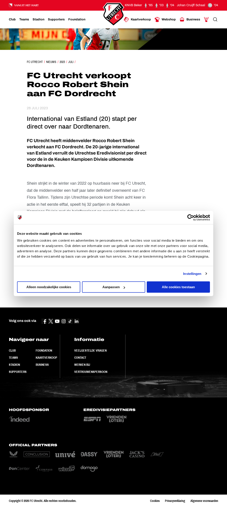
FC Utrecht (35, 62)
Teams (13, 358)
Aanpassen (111, 287)
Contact (80, 358)
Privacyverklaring (175, 501)
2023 (62, 62)
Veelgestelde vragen (90, 350)
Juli (70, 62)
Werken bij (82, 365)
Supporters (18, 372)
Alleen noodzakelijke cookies (48, 287)
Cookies (155, 501)
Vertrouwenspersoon (90, 372)
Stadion (14, 365)
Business (42, 365)
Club (12, 350)
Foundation (44, 350)
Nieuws (51, 62)
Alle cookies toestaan (178, 287)
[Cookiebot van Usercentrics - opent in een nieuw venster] (190, 217)
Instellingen (192, 274)
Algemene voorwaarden (204, 501)
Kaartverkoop (46, 358)
